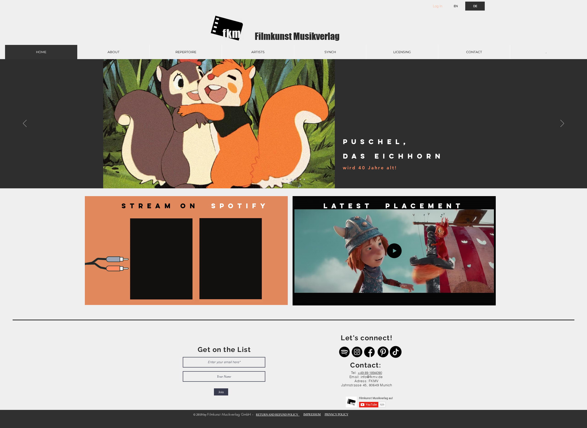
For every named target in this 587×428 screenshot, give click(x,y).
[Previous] (25, 124)
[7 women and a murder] (291, 179)
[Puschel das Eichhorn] (295, 179)
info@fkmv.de (372, 377)
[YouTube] (300, 179)
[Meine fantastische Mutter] (287, 179)
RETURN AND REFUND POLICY (277, 414)
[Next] (562, 124)
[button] (488, 299)
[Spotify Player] (161, 260)
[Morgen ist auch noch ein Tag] (283, 179)
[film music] (304, 179)
